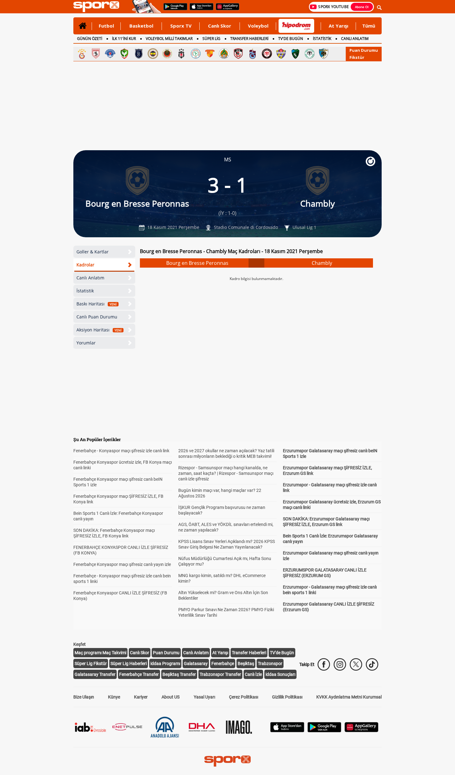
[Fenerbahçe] (153, 53)
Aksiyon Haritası (99, 330)
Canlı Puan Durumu (96, 317)
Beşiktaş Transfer (179, 674)
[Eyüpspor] (281, 53)
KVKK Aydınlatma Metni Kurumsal (349, 696)
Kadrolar (85, 265)
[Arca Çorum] (267, 53)
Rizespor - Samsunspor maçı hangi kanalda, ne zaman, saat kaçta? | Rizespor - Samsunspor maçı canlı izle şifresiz (225, 473)
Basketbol (141, 26)
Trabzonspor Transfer (220, 674)
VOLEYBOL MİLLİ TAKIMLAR (169, 38)
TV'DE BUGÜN (290, 38)
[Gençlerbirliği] (167, 53)
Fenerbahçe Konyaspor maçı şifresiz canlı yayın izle (122, 564)
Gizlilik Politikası (287, 696)
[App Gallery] (361, 730)
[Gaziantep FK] (238, 53)
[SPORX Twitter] (356, 664)
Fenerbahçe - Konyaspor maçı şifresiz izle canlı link (121, 450)
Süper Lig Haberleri (128, 663)
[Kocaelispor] (295, 53)
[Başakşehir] (138, 53)
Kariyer (141, 696)
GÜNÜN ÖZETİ (89, 38)
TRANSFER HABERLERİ (249, 38)
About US (171, 696)
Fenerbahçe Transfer (139, 674)
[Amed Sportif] (124, 53)
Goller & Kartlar (92, 252)
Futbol (106, 26)
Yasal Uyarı (204, 696)
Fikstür (356, 57)
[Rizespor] (195, 53)
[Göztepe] (210, 53)
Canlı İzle (253, 674)
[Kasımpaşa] (110, 53)
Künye (114, 696)
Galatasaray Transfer (95, 674)
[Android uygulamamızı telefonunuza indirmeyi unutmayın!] (173, 9)
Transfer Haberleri (249, 652)
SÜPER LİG (211, 38)
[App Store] (287, 730)
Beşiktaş (246, 663)
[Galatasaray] (81, 53)
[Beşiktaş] (181, 53)
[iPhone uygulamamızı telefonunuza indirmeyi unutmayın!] (199, 9)
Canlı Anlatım (90, 278)
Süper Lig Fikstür (91, 663)
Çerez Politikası (243, 696)
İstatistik (85, 291)
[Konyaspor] (309, 53)
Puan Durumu (363, 50)
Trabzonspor (270, 663)
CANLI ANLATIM (355, 38)
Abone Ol (362, 7)
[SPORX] (227, 761)
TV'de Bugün (282, 652)
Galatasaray (196, 663)
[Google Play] (324, 730)
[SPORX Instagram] (340, 664)
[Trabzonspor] (252, 53)
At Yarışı (338, 26)
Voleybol (258, 26)
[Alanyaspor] (224, 53)
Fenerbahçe (222, 663)
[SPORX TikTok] (372, 664)
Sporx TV (181, 26)
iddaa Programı (165, 663)
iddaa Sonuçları (280, 674)
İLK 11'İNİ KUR (124, 38)
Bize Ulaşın (83, 696)
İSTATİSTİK (322, 38)
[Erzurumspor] (323, 53)
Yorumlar (86, 343)
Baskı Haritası (96, 304)
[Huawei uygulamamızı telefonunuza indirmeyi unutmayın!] (225, 9)
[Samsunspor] (96, 53)
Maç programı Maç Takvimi (100, 652)
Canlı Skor (219, 26)
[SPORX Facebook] (324, 664)
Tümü (368, 26)
